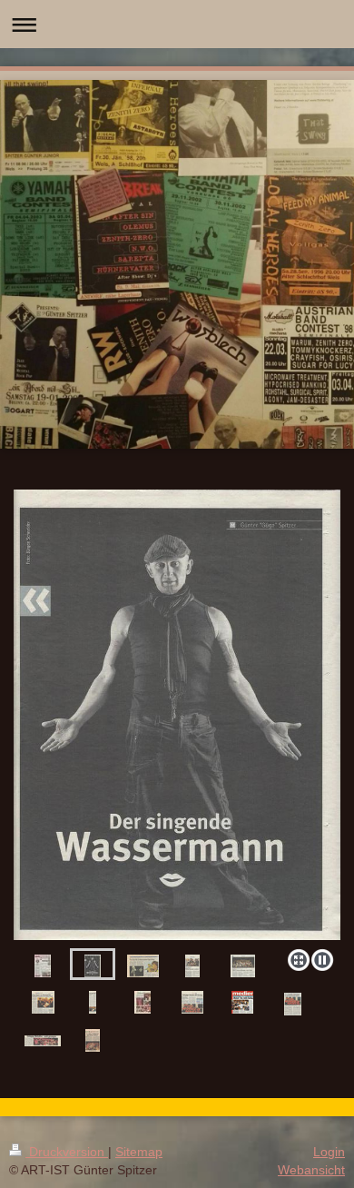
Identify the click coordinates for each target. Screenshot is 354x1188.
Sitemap (138, 1151)
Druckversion (66, 1151)
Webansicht (311, 1170)
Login (329, 1151)
